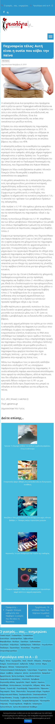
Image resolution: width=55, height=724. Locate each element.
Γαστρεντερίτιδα (21, 667)
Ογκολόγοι (24, 641)
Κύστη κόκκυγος (15, 685)
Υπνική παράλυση (15, 704)
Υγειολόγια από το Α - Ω (43, 5)
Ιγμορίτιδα (20, 682)
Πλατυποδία (21, 691)
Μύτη (48, 685)
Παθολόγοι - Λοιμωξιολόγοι (42, 645)
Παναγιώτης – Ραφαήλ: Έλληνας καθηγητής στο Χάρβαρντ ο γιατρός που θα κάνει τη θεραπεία (14, 614)
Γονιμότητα (42, 670)
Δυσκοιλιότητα (35, 673)
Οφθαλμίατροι (25, 645)
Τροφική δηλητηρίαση (30, 701)
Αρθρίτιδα (24, 664)
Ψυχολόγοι (35, 648)
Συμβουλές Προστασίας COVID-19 (33, 697)
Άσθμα (31, 664)
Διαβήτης (9, 673)
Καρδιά (33, 682)
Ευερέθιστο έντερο (33, 676)
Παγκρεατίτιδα (33, 688)
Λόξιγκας (36, 685)
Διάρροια (18, 673)
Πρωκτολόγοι (15, 648)
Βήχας (44, 664)
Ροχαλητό (46, 691)
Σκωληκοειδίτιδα (25, 694)
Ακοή (24, 661)
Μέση (43, 685)
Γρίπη (50, 670)
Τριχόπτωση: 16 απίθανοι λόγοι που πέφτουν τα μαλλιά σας (40, 611)
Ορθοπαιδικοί (35, 641)
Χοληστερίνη (37, 704)
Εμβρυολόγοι (28, 638)
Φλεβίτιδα (27, 704)
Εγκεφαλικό (46, 673)
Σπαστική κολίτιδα (40, 694)
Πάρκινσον (45, 688)
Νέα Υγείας (5, 61)
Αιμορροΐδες (16, 661)
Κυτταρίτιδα (27, 685)
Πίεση (13, 691)
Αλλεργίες (37, 661)
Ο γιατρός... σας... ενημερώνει (16, 5)
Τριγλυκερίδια (15, 701)
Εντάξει (27, 721)
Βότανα (11, 667)
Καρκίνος (41, 682)
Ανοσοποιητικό (13, 664)
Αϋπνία (38, 664)
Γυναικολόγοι (17, 635)
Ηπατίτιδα (26, 679)
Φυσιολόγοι (25, 648)
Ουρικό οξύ (11, 688)
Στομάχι (16, 697)
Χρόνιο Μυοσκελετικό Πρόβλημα (25, 707)
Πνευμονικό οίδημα (34, 691)
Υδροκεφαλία (45, 701)
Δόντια (25, 673)
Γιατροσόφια (32, 670)
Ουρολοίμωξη (22, 688)
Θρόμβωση (35, 679)
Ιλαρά (27, 682)
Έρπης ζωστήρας (18, 676)
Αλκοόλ (30, 661)
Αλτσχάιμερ (46, 661)
